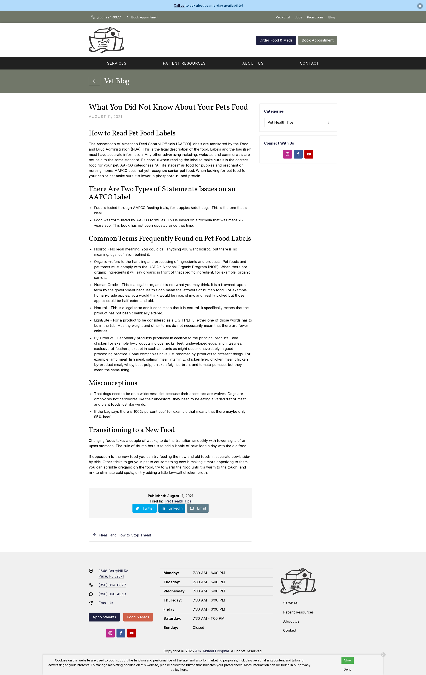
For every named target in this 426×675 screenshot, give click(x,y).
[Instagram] (287, 154)
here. (184, 669)
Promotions (315, 17)
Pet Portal (283, 17)
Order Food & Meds (276, 40)
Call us (179, 5)
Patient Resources (184, 63)
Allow (347, 660)
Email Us (106, 603)
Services (116, 63)
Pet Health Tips (178, 501)
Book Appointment (317, 40)
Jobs (298, 17)
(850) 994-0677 (112, 585)
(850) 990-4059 (112, 594)
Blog (331, 17)
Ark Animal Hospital (212, 651)
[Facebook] (298, 154)
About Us (253, 63)
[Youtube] (308, 154)
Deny (347, 669)
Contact (309, 63)
